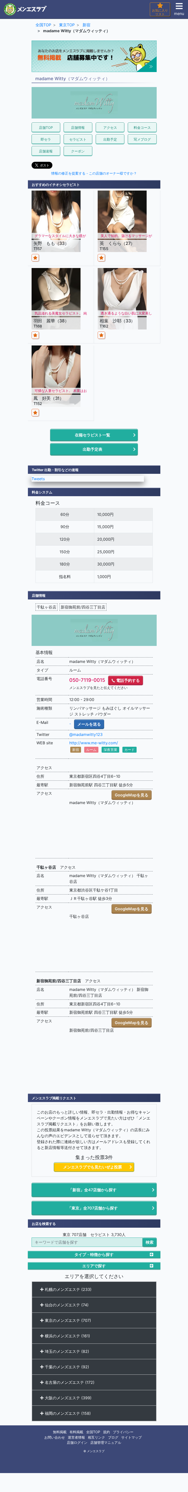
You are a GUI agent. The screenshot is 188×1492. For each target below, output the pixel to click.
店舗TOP (46, 127)
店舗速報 (46, 151)
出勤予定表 (92, 449)
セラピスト (77, 139)
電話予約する (127, 680)
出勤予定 (110, 139)
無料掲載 (60, 1432)
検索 (149, 1242)
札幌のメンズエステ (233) (68, 1289)
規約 (106, 1432)
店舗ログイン (77, 1442)
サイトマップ (131, 1437)
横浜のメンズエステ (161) (67, 1335)
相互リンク (96, 1437)
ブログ (113, 1437)
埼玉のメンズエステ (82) (66, 1351)
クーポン (78, 151)
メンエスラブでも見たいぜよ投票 (92, 1166)
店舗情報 (78, 127)
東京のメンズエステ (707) (67, 1320)
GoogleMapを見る (131, 794)
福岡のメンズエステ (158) (67, 1413)
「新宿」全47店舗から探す (93, 1189)
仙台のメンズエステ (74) (66, 1304)
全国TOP (93, 1432)
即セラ (46, 139)
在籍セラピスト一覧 (92, 435)
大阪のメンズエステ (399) (68, 1397)
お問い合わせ (54, 1437)
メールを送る (89, 724)
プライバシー (123, 1432)
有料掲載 (76, 1432)
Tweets (38, 478)
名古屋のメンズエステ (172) (69, 1382)
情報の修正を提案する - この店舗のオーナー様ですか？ (94, 173)
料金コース (142, 127)
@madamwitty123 (86, 734)
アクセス (110, 127)
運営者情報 (76, 1437)
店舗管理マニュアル (105, 1442)
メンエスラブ (96, 1451)
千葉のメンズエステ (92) (66, 1366)
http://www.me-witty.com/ (93, 742)
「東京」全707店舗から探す (93, 1208)
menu (179, 13)
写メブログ (142, 139)
